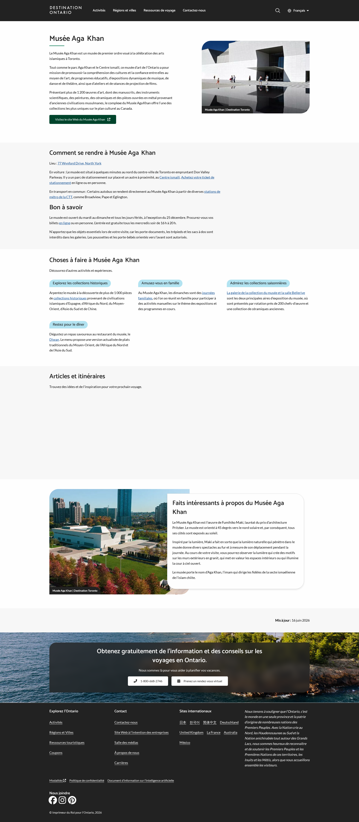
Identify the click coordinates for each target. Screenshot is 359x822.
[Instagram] (62, 801)
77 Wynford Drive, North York (79, 163)
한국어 (195, 722)
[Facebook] (52, 801)
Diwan (54, 339)
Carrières (121, 763)
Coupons (55, 753)
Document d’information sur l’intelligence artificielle (141, 780)
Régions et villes (124, 10)
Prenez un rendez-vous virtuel (203, 681)
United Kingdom (191, 732)
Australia (230, 732)
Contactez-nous (194, 10)
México (185, 742)
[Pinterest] (72, 801)
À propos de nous (126, 753)
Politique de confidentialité (86, 780)
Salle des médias (126, 742)
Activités (99, 10)
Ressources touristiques (67, 742)
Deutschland (229, 722)
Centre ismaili (169, 177)
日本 (183, 722)
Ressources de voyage (159, 10)
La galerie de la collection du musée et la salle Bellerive (266, 293)
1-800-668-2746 (151, 681)
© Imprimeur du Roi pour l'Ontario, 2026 (75, 812)
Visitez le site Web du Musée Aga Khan (80, 119)
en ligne (64, 223)
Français (299, 10)
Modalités (56, 780)
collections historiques (70, 298)
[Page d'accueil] (66, 10)
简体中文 (210, 722)
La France (213, 732)
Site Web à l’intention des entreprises (141, 732)
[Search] (277, 10)
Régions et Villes (61, 732)
